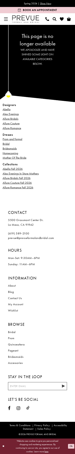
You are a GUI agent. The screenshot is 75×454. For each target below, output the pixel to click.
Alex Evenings (11, 114)
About (12, 285)
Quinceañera (16, 344)
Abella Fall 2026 (13, 169)
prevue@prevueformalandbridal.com (31, 238)
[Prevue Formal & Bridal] (25, 19)
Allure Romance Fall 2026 (18, 187)
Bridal (6, 144)
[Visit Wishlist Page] (61, 19)
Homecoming (10, 153)
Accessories (15, 363)
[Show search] (54, 19)
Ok (71, 446)
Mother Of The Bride (14, 158)
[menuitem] (6, 19)
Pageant (13, 350)
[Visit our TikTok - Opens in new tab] (28, 408)
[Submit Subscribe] (63, 386)
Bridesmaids (10, 148)
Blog (11, 292)
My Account (15, 304)
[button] (6, 19)
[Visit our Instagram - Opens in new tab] (18, 408)
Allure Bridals (10, 119)
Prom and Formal (12, 139)
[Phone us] (47, 19)
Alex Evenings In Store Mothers (21, 173)
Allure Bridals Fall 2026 (17, 178)
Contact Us (15, 298)
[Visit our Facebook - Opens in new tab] (9, 408)
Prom (11, 338)
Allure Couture (11, 123)
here (46, 451)
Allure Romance (12, 128)
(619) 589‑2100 (18, 233)
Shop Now (45, 3)
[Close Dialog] (3, 446)
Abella (6, 109)
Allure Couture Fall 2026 (17, 183)
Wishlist (13, 310)
